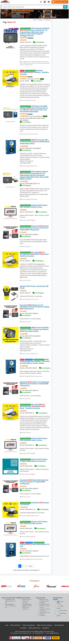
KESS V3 (34, 61)
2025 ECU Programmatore (43, 63)
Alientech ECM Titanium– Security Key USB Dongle (34, 287)
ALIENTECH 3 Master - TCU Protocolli (35, 503)
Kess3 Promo (34, 134)
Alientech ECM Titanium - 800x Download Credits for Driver (34, 206)
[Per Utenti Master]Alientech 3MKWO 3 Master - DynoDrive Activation (32, 406)
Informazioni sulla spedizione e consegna (26, 601)
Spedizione (42, 614)
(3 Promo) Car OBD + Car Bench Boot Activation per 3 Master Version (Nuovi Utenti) (35, 141)
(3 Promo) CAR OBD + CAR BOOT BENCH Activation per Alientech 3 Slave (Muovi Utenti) (34, 329)
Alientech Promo (35, 299)
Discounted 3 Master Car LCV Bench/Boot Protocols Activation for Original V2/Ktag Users (34, 307)
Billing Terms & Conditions (44, 625)
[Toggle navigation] (45, 2)
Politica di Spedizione (28, 625)
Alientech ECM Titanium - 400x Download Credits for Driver (34, 439)
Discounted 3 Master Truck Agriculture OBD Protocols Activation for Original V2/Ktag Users (34, 384)
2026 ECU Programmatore (26, 64)
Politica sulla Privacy (44, 612)
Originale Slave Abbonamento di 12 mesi (34, 544)
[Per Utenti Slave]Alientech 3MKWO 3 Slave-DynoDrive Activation (34, 254)
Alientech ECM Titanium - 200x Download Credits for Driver (34, 522)
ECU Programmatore (26, 61)
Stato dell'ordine (59, 625)
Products (40, 19)
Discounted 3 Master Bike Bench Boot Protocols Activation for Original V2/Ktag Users (34, 482)
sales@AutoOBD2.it (54, 633)
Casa (6, 625)
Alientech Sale (38, 376)
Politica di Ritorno (15, 625)
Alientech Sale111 (32, 63)
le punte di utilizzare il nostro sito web (44, 606)
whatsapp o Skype (44, 601)
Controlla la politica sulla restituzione (27, 607)
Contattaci (42, 615)
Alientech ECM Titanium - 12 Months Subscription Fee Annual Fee (34, 460)
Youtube (59, 608)
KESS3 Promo (34, 353)
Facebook (59, 604)
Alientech (23, 100)
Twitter (65, 610)
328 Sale (26, 63)
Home (35, 19)
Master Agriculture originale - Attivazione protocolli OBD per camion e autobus (35, 361)
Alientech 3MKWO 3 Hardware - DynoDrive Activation (34, 72)
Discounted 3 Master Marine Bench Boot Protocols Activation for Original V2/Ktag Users (34, 228)
